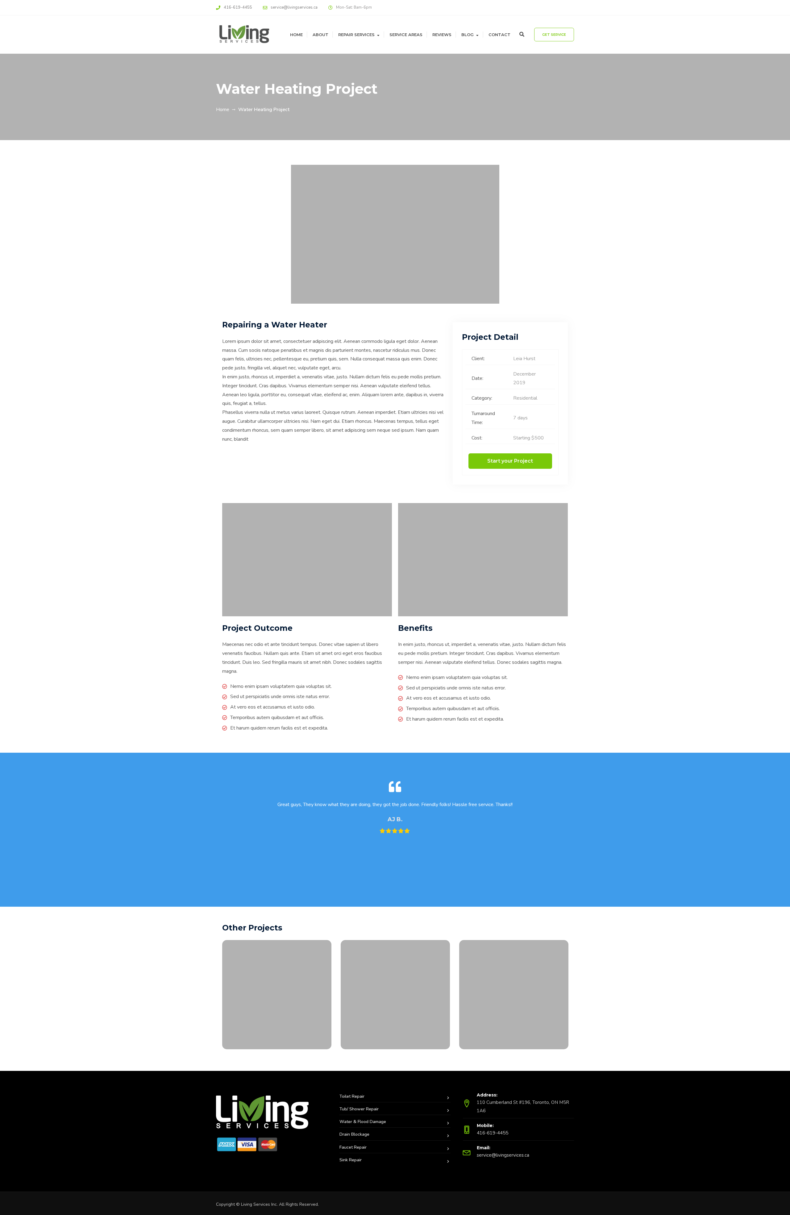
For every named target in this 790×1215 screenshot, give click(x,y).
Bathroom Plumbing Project (514, 1005)
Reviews (441, 34)
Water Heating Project (395, 1005)
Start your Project (510, 461)
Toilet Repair (351, 1096)
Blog (467, 34)
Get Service (554, 34)
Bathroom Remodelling (277, 1005)
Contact (499, 34)
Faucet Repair (353, 1147)
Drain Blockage (354, 1134)
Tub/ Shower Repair (359, 1109)
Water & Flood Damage (362, 1122)
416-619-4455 (238, 7)
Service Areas (405, 34)
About (320, 34)
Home (296, 34)
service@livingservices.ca (294, 7)
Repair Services (356, 34)
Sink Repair (350, 1160)
